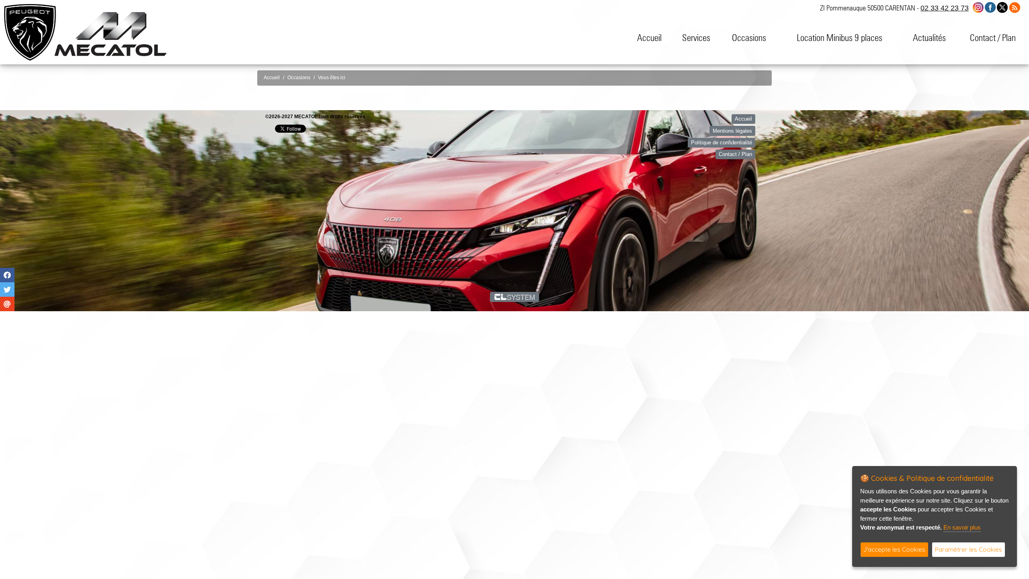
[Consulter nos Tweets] (1002, 7)
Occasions (749, 37)
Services (696, 37)
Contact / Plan (993, 37)
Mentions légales (732, 131)
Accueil (649, 37)
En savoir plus (962, 527)
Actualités (929, 37)
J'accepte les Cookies (894, 549)
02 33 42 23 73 (944, 8)
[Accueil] (110, 33)
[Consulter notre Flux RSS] (1014, 7)
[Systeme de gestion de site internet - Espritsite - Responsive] (514, 297)
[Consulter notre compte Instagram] (978, 7)
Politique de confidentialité (721, 143)
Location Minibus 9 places (839, 37)
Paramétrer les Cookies (968, 549)
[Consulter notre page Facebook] (990, 7)
